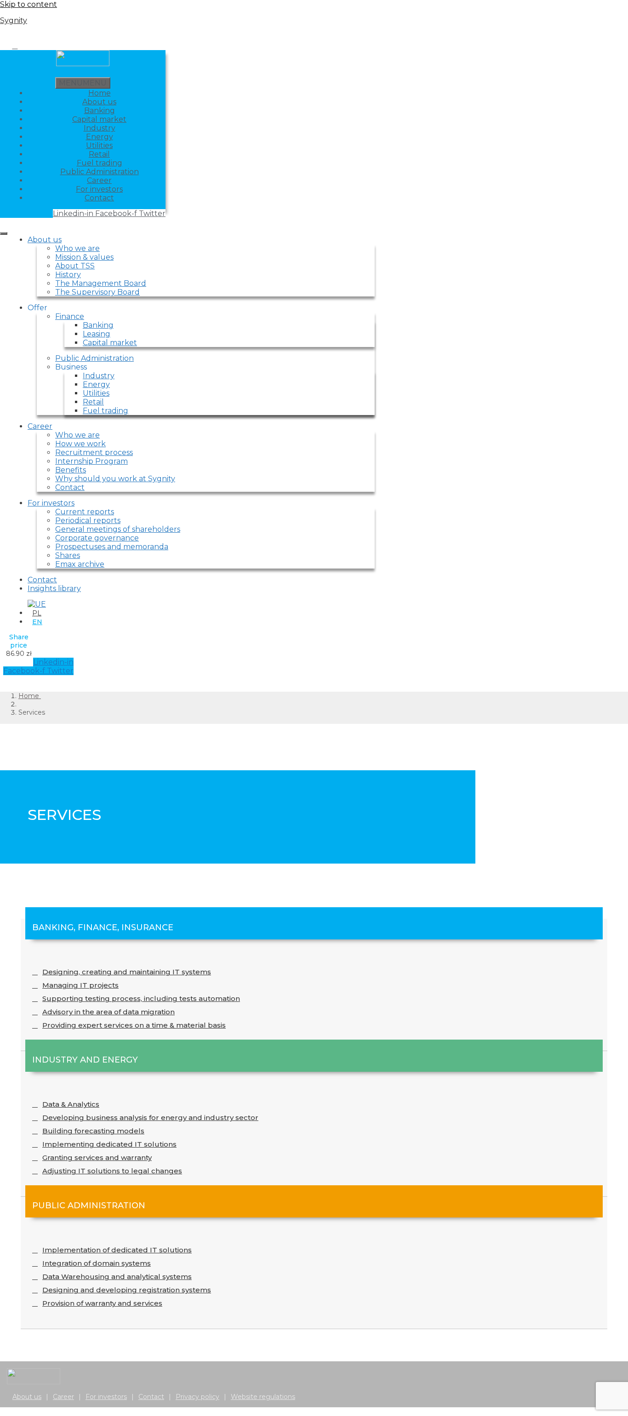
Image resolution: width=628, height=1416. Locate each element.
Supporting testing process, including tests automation (141, 998)
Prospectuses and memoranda (111, 546)
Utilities (99, 145)
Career (99, 180)
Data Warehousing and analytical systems (117, 1276)
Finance (69, 316)
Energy (99, 136)
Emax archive (79, 564)
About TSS (75, 266)
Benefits (70, 470)
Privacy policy (197, 1397)
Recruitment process (94, 452)
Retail (99, 154)
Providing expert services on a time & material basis (134, 1025)
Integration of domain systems (96, 1263)
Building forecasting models (93, 1130)
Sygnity (13, 20)
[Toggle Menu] (3, 233)
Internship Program (91, 461)
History (68, 274)
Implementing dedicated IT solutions (109, 1144)
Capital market (99, 119)
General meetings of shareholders (117, 529)
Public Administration (99, 171)
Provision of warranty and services (102, 1303)
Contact (99, 197)
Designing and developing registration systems (126, 1289)
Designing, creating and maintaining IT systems (126, 971)
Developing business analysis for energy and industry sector (150, 1117)
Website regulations (263, 1397)
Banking (99, 110)
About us (99, 101)
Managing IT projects (80, 985)
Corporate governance (97, 538)
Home (99, 93)
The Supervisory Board (97, 292)
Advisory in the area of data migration (108, 1011)
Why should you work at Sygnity (115, 478)
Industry (99, 128)
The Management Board (100, 283)
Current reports (84, 511)
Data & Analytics (70, 1104)
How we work (80, 443)
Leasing (96, 334)
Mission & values (84, 257)
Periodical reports (87, 520)
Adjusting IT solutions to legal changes (112, 1170)
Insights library (54, 588)
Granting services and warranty (97, 1157)
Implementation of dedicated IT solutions (117, 1249)
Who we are (77, 248)
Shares (67, 555)
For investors (99, 189)
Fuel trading (99, 163)
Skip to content (28, 4)
